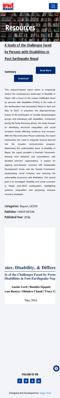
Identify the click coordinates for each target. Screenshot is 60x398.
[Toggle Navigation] (53, 6)
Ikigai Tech (45, 392)
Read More (45, 70)
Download (23, 78)
